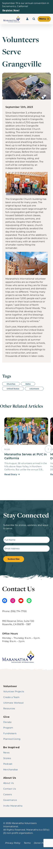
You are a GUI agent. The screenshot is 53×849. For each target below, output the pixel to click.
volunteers (34, 388)
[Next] (48, 449)
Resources (9, 708)
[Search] (34, 19)
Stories (7, 758)
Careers (7, 794)
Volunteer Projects (13, 691)
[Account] (27, 19)
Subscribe (14, 559)
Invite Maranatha (12, 805)
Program (8, 727)
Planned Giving (11, 738)
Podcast (7, 763)
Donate (7, 722)
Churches (11, 384)
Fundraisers (9, 733)
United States (13, 388)
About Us (8, 783)
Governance (10, 800)
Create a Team (11, 697)
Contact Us (9, 788)
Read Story (10, 474)
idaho (28, 384)
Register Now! (10, 10)
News (6, 752)
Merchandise (10, 769)
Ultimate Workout (13, 702)
